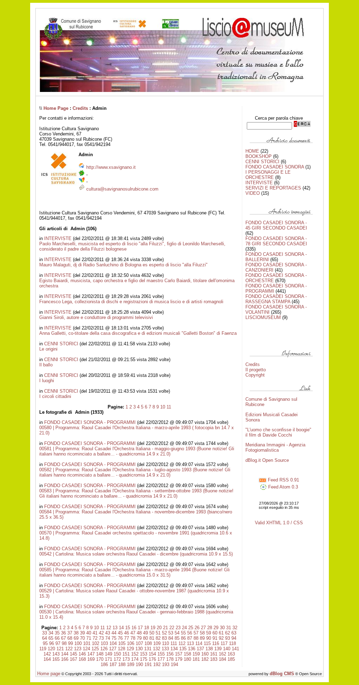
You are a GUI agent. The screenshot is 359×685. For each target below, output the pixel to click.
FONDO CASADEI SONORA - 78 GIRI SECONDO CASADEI (276, 241)
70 (82, 638)
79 (139, 638)
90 (208, 638)
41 (95, 633)
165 (56, 659)
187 (113, 664)
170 (99, 659)
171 (108, 659)
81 (151, 638)
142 (47, 654)
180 (187, 659)
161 (213, 654)
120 (51, 648)
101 (86, 643)
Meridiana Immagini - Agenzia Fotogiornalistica (275, 447)
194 (174, 664)
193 (165, 664)
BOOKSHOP (258, 156)
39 (82, 633)
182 (205, 659)
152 (134, 654)
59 (208, 633)
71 (88, 638)
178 (170, 659)
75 (113, 638)
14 (121, 627)
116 (215, 643)
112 (181, 643)
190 (139, 664)
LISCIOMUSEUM (263, 317)
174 (134, 659)
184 (222, 659)
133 (165, 648)
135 (183, 648)
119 (42, 648)
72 (95, 638)
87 (189, 638)
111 (173, 643)
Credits (80, 108)
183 (213, 659)
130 (139, 648)
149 (108, 654)
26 (197, 627)
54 (177, 633)
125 (95, 648)
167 (73, 659)
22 (171, 627)
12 (108, 627)
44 (113, 633)
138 (209, 648)
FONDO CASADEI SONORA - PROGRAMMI (90, 422)
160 (205, 654)
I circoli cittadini (55, 396)
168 (82, 659)
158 (187, 654)
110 (165, 643)
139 (218, 648)
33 (44, 633)
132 (156, 648)
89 (202, 638)
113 (190, 643)
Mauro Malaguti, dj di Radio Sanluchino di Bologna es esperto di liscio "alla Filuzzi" (123, 264)
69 (76, 638)
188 (122, 664)
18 (146, 627)
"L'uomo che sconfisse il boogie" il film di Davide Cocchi (278, 432)
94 (233, 638)
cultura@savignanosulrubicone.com (122, 189)
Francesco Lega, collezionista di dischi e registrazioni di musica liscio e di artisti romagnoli (131, 301)
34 (50, 633)
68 (69, 638)
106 (130, 643)
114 (198, 643)
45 (120, 633)
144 (64, 654)
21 (165, 627)
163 (231, 654)
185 (231, 659)
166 (64, 659)
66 (57, 638)
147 (91, 654)
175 (143, 659)
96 (51, 643)
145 (73, 654)
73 (101, 638)
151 (126, 654)
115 (207, 643)
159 (196, 654)
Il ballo (46, 364)
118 (232, 643)
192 (157, 664)
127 (112, 648)
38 (76, 633)
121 (60, 648)
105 (122, 643)
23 (178, 627)
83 (164, 638)
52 (164, 633)
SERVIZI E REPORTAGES (273, 188)
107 (139, 643)
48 (139, 633)
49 (145, 633)
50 (151, 633)
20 (159, 627)
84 (170, 638)
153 (143, 654)
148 (99, 654)
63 (233, 633)
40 (88, 633)
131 (147, 648)
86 (183, 638)
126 (104, 648)
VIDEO (252, 193)
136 (191, 648)
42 (101, 633)
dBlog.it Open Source (267, 460)
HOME (252, 151)
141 (235, 648)
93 (227, 638)
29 (216, 627)
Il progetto (255, 369)
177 (161, 659)
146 (82, 654)
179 (178, 659)
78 (132, 638)
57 (196, 633)
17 (140, 627)
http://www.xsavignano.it (111, 167)
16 (133, 627)
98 (64, 643)
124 (86, 648)
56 (189, 633)
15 (127, 627)
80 (145, 638)
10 (162, 407)
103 (104, 643)
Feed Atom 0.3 (282, 487)
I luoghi (46, 380)
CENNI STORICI (61, 343)
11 (169, 407)
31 (228, 627)
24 (184, 627)
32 (234, 627)
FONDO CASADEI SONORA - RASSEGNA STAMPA (276, 299)
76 (120, 638)
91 (214, 638)
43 (107, 633)
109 (157, 643)
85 (177, 638)
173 (126, 659)
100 (78, 643)
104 (113, 643)
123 (77, 648)
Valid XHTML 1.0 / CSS (279, 522)
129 (130, 648)
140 (226, 648)
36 (63, 633)
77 (126, 638)
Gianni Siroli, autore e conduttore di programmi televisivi (96, 317)
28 (209, 627)
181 (196, 659)
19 (152, 627)
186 (104, 664)
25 (190, 627)
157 (178, 654)
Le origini (48, 349)
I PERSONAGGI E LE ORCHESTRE (268, 174)
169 (91, 659)
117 (224, 643)
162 (222, 654)
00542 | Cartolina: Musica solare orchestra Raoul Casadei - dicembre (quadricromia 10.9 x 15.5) (136, 554)
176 (152, 659)
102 (95, 643)
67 (63, 638)
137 (200, 648)
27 (203, 627)
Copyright (255, 375)
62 (227, 633)
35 (57, 633)
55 (183, 633)
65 (50, 638)
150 (117, 654)
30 (222, 627)
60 (214, 633)
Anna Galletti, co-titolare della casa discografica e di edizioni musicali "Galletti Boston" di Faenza (138, 333)
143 (56, 654)
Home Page (55, 108)
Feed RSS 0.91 (282, 480)
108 (148, 643)
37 (69, 633)
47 (132, 633)
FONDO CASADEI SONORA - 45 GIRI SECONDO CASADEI (276, 225)
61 (221, 633)
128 (121, 648)
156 (170, 654)
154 (152, 654)
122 (69, 648)
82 (158, 638)
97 (57, 643)
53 (170, 633)
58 (202, 633)
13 (115, 627)
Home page (48, 673)
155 (161, 654)
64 (44, 638)
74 (107, 638)
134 (174, 648)
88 (196, 638)
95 (45, 643)
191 (148, 664)
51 (158, 633)
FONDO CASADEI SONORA (274, 166)
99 (70, 643)
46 (126, 633)
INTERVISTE (58, 238)
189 (130, 664)
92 (221, 638)
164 (47, 659)
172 (117, 659)
